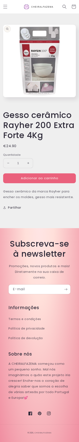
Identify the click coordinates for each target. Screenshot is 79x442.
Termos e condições (24, 319)
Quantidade (12, 155)
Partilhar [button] (14, 207)
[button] (5, 6)
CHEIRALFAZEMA (43, 433)
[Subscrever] (65, 289)
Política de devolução (25, 338)
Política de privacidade (26, 328)
